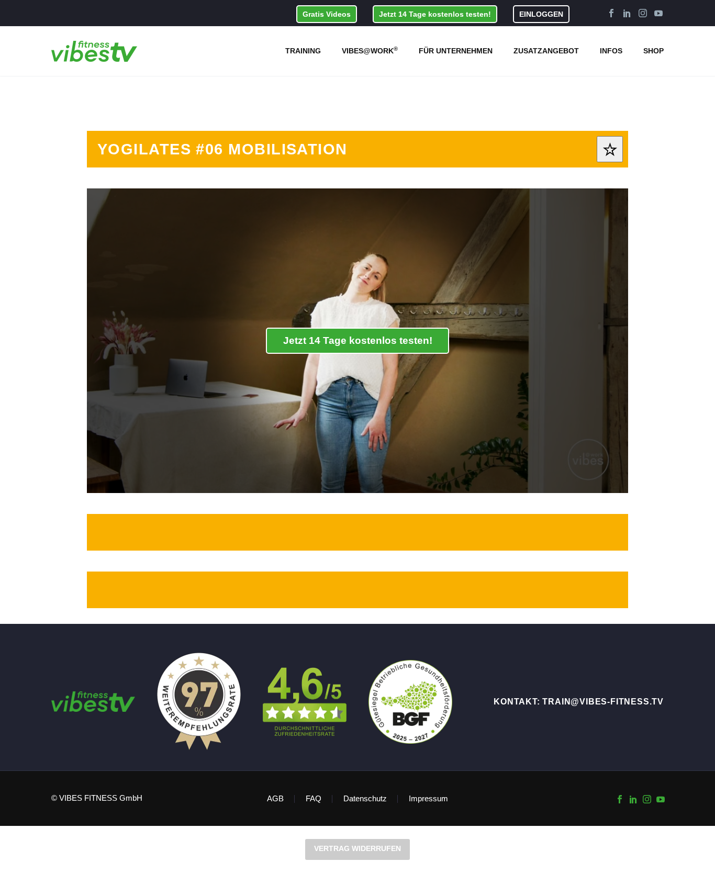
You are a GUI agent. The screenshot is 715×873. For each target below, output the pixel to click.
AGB (275, 799)
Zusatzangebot (546, 51)
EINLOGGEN (541, 14)
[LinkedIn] (627, 13)
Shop (653, 51)
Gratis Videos (327, 14)
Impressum (428, 799)
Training (303, 51)
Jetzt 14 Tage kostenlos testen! (435, 14)
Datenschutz (365, 799)
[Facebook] (611, 13)
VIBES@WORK (370, 50)
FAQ (313, 799)
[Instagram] (643, 13)
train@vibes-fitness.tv (603, 701)
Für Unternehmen (456, 51)
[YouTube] (658, 13)
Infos (611, 51)
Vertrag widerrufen (357, 848)
